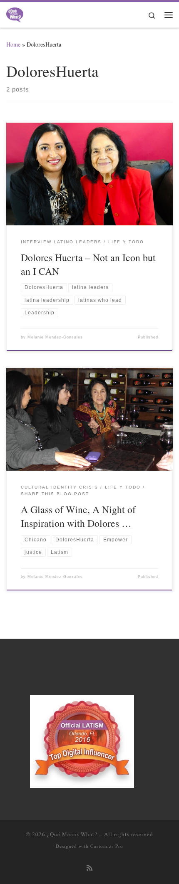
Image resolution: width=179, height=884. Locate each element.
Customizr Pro (106, 846)
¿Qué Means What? (72, 834)
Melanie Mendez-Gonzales (55, 337)
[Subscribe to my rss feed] (89, 868)
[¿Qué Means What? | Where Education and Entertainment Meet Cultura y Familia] (14, 13)
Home (13, 44)
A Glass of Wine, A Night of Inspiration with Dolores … (78, 516)
